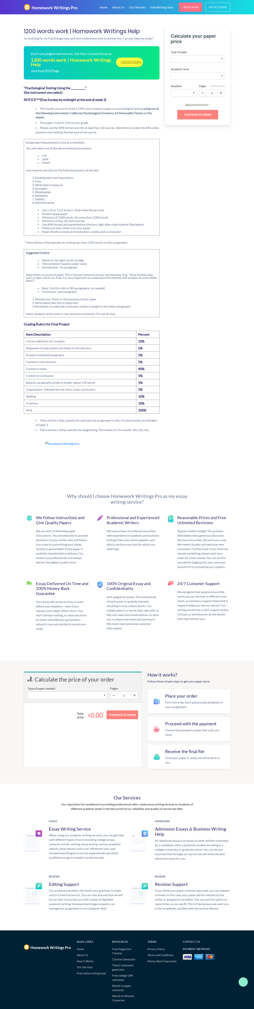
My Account (218, 7)
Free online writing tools (91, 973)
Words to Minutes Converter (123, 998)
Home (103, 7)
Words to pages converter (121, 988)
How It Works (85, 961)
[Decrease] (202, 92)
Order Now (190, 7)
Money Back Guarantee (161, 961)
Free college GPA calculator (122, 977)
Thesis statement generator (123, 967)
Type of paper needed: (42, 688)
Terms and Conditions (160, 955)
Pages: (114, 688)
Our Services (137, 7)
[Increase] (220, 92)
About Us (118, 7)
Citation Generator (124, 959)
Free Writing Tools (162, 7)
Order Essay (131, 62)
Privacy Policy (156, 949)
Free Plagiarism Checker (121, 951)
